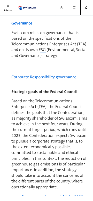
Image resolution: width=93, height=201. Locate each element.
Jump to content (39, 2)
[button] (8, 7)
